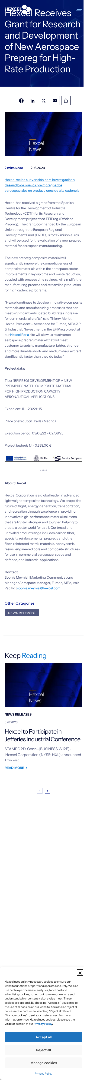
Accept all (43, 1037)
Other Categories (20, 603)
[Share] (65, 100)
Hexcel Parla (19, 335)
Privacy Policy (43, 1073)
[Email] (54, 100)
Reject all (43, 1050)
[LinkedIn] (32, 100)
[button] (80, 972)
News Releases (21, 613)
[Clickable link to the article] (43, 719)
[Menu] (79, 9)
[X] (43, 100)
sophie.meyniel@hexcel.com (38, 588)
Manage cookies (43, 1063)
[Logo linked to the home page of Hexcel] (18, 9)
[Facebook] (21, 100)
